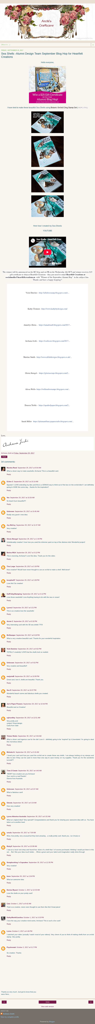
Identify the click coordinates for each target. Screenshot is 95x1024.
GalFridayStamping (14, 594)
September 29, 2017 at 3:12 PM (28, 553)
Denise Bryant (12, 890)
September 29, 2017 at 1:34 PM (30, 539)
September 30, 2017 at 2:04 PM (23, 876)
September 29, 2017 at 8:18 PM (28, 635)
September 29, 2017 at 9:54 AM (29, 468)
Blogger (52, 1021)
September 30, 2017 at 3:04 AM (29, 736)
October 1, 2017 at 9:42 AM (21, 904)
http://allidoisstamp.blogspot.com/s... (54, 292)
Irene (9, 876)
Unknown (10, 511)
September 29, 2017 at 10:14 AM (26, 481)
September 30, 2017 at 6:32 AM (38, 816)
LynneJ (10, 608)
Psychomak (11, 947)
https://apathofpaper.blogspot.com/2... (54, 405)
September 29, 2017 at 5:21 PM (25, 608)
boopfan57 (11, 580)
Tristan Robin (12, 736)
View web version (47, 1006)
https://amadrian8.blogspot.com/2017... (55, 325)
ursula (9, 833)
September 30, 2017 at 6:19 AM (24, 803)
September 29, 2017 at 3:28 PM (27, 580)
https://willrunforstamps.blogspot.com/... (53, 389)
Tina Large (11, 566)
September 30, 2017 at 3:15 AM (27, 752)
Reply (9, 474)
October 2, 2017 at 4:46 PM (22, 931)
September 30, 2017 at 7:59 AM (24, 833)
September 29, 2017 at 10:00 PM (27, 676)
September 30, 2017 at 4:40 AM (30, 771)
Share (4, 457)
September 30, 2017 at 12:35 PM (41, 862)
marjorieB (10, 676)
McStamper (11, 635)
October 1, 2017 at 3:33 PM (34, 917)
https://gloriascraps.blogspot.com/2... (54, 373)
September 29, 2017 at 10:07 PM (24, 690)
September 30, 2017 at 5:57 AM (26, 789)
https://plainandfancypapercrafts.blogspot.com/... (53, 421)
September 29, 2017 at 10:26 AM (22, 497)
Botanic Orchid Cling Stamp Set (64, 108)
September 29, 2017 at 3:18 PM (27, 566)
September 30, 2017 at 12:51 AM (28, 718)
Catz (8, 904)
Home (47, 1002)
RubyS (9, 846)
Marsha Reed (12, 468)
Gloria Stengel (12, 539)
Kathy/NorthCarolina (15, 917)
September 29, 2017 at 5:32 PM (25, 621)
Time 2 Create (12, 771)
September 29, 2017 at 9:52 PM (29, 649)
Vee (8, 497)
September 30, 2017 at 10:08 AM (25, 846)
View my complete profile (10, 1017)
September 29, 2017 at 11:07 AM (28, 525)
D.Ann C (10, 481)
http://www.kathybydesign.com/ (54, 308)
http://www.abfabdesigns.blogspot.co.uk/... (54, 357)
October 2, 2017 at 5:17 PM (27, 947)
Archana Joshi (8, 1014)
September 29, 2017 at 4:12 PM (34, 594)
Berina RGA (11, 553)
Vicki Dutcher (12, 649)
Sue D (9, 690)
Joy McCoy (11, 525)
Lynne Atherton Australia (16, 816)
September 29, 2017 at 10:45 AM (27, 511)
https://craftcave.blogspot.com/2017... (54, 341)
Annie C (10, 621)
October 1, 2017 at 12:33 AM (29, 890)
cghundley (11, 718)
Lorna (9, 931)
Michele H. (11, 752)
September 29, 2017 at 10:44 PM (35, 704)
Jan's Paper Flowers (15, 704)
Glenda (9, 803)
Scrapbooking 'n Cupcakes (17, 862)
